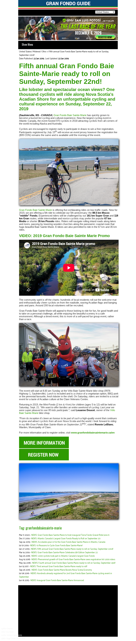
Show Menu (27, 44)
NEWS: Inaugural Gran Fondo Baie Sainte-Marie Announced (57, 580)
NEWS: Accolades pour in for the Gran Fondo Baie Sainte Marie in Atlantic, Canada (68, 542)
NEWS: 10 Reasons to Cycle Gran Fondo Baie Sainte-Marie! (56, 545)
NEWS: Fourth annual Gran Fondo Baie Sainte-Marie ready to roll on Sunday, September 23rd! (73, 563)
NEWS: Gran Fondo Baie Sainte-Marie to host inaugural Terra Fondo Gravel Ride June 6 (70, 535)
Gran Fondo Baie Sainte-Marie (70, 115)
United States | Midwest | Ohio (32, 51)
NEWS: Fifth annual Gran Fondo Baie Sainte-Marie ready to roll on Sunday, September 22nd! (72, 549)
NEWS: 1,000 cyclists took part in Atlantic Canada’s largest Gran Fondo (63, 556)
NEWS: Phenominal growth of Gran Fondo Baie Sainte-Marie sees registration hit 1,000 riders (73, 559)
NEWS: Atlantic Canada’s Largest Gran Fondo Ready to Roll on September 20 (65, 538)
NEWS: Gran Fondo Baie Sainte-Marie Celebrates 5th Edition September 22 (64, 552)
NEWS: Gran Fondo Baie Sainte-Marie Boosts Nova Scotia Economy (62, 570)
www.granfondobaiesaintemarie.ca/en (93, 432)
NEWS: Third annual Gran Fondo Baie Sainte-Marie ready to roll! (58, 566)
